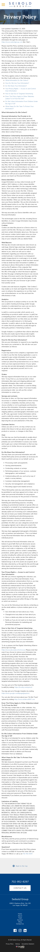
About (20, 916)
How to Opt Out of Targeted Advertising (19, 94)
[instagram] (20, 930)
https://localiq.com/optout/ (23, 687)
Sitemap (17, 944)
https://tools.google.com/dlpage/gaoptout (15, 693)
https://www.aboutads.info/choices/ (13, 650)
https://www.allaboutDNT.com (24, 699)
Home (20, 914)
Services (20, 920)
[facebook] (15, 930)
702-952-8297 (28, 854)
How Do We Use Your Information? (17, 83)
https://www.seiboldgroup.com (12, 42)
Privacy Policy (20, 17)
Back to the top (22, 866)
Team (20, 918)
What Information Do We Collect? (16, 80)
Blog (20, 922)
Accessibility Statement (28, 944)
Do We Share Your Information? (16, 86)
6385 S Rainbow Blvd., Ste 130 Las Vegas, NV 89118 (20, 904)
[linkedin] (25, 930)
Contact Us (20, 888)
